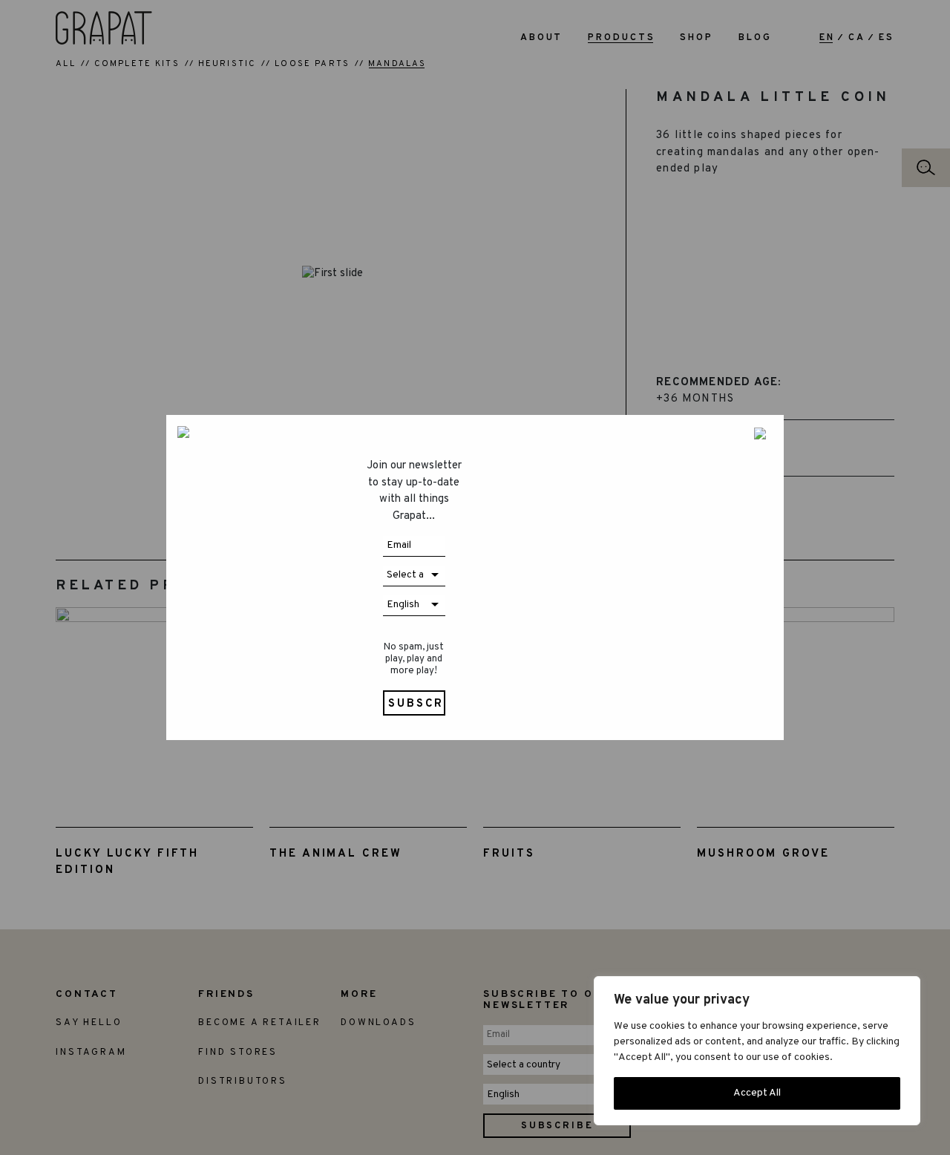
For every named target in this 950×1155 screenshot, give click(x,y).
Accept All (757, 1093)
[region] (757, 1050)
